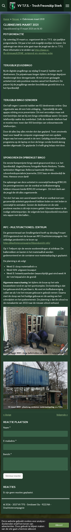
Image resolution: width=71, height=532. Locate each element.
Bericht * (7, 454)
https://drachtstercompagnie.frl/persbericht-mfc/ (26, 243)
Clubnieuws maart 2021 (33, 19)
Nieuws (15, 19)
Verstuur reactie (13, 476)
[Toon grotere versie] (35, 331)
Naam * (6, 427)
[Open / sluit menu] (67, 6)
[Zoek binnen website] (3, 6)
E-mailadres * (9, 441)
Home (6, 19)
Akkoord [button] (58, 525)
